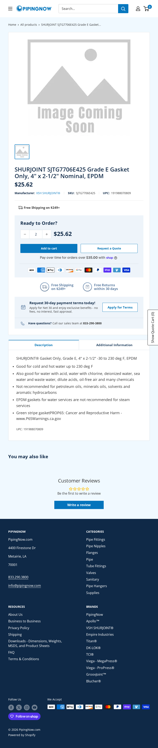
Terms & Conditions (23, 659)
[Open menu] (10, 8)
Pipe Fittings (95, 539)
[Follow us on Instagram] (27, 707)
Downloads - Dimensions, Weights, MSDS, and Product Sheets (35, 643)
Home (12, 25)
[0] (146, 8)
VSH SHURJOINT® (48, 193)
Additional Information (114, 345)
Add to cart (49, 248)
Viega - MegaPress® (101, 661)
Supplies (92, 592)
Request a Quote (109, 248)
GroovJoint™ (96, 674)
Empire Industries (100, 634)
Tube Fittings (96, 566)
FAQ (11, 652)
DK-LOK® (93, 648)
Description (44, 345)
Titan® (91, 641)
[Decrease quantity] (25, 234)
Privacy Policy (18, 628)
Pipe (89, 559)
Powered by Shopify (21, 735)
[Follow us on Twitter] (19, 707)
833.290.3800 (18, 577)
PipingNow (94, 614)
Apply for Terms (120, 307)
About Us (15, 614)
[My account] (138, 8)
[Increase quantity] (46, 234)
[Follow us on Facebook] (11, 707)
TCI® (90, 654)
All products (28, 25)
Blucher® (93, 681)
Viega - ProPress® (100, 668)
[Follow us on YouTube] (34, 707)
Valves (91, 573)
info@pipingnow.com (24, 585)
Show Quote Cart (152, 327)
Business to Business (24, 621)
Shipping (15, 634)
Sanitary (92, 579)
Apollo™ (92, 621)
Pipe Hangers (96, 586)
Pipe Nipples (96, 546)
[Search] (123, 8)
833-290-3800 (92, 323)
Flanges (92, 552)
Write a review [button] (79, 505)
